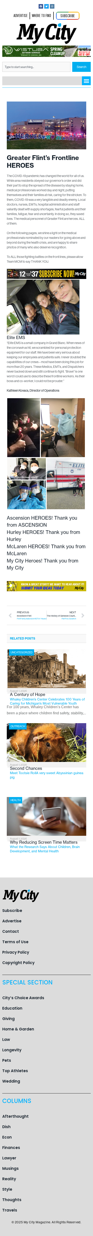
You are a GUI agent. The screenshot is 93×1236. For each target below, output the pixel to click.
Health (16, 800)
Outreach (18, 726)
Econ (7, 1137)
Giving (8, 1018)
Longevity (11, 1050)
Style (7, 1189)
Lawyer (9, 1158)
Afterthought (15, 1116)
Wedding (11, 1081)
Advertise (11, 921)
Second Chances (46, 772)
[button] (86, 80)
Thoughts (11, 1199)
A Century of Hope (47, 698)
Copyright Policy (18, 962)
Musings (10, 1168)
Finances (11, 1147)
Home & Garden (18, 1029)
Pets (6, 1060)
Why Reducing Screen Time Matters (45, 846)
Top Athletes (15, 1071)
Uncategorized (22, 652)
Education (12, 1008)
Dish (6, 1126)
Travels (9, 1210)
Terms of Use (15, 942)
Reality (9, 1179)
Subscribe (12, 910)
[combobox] (36, 67)
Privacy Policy (15, 952)
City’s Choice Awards (23, 998)
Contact (10, 931)
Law (6, 1039)
